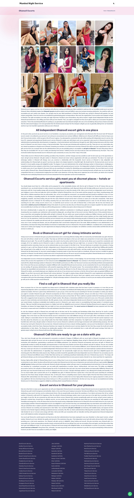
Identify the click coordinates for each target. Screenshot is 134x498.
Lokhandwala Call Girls (58, 468)
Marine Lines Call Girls (58, 486)
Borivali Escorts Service (25, 451)
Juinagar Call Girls (57, 446)
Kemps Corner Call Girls (58, 458)
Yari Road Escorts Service (91, 488)
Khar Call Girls (56, 461)
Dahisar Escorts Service (26, 476)
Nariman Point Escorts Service (93, 443)
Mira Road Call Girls (57, 488)
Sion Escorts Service (90, 468)
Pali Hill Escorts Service (90, 453)
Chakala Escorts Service (26, 461)
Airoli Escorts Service (25, 443)
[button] (130, 494)
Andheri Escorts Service (26, 446)
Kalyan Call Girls (56, 448)
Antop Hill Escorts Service (26, 448)
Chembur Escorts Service (26, 466)
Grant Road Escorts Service (27, 486)
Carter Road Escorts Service (27, 458)
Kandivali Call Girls (57, 453)
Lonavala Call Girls (57, 471)
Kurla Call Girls (56, 466)
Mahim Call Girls (56, 478)
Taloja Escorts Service (90, 471)
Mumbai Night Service (31, 3)
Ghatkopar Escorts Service (26, 481)
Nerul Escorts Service (90, 448)
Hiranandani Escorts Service (27, 488)
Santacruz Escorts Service (91, 463)
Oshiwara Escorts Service (91, 451)
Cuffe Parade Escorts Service (27, 473)
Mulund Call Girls (56, 491)
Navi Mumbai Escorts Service (92, 446)
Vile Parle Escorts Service (91, 483)
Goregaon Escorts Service (26, 483)
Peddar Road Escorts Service (92, 456)
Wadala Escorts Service (91, 486)
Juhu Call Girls (55, 443)
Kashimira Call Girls (57, 456)
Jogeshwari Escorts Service (27, 491)
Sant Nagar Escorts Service (92, 466)
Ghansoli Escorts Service (26, 478)
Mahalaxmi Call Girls (57, 473)
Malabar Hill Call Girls (58, 481)
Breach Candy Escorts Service (27, 456)
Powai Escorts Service (90, 458)
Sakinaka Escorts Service (91, 461)
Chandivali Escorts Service (26, 463)
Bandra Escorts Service (25, 453)
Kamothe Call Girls (57, 451)
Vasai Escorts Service (90, 476)
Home (105, 10)
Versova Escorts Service (91, 481)
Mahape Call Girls (57, 476)
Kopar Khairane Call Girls (59, 463)
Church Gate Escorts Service (27, 468)
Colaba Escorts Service (25, 471)
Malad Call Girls (56, 483)
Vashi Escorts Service (90, 478)
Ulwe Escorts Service (90, 473)
